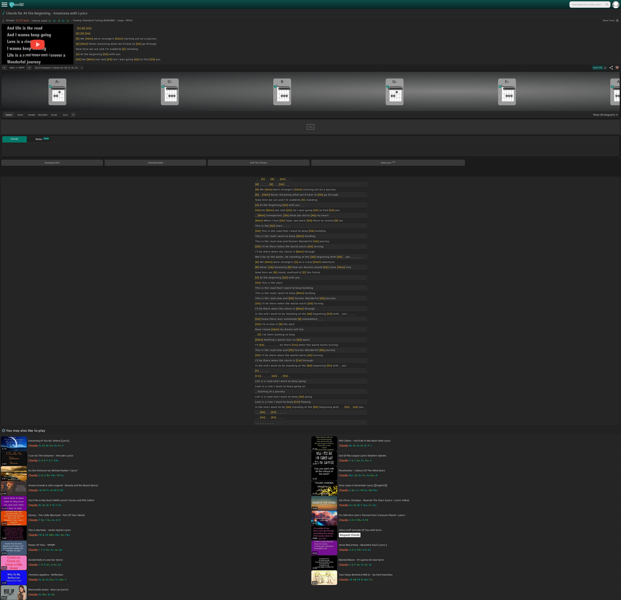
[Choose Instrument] (73, 114)
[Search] (607, 4)
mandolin (43, 114)
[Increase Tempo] (29, 67)
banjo (54, 114)
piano (20, 114)
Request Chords (350, 535)
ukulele (31, 114)
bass (65, 114)
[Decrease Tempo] (4, 67)
